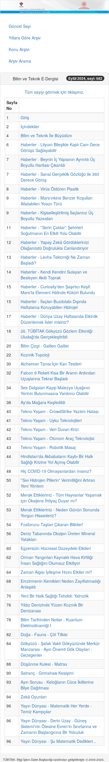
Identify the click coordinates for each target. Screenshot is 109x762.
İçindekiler (30, 126)
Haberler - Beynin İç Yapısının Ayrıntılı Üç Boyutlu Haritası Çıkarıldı (58, 162)
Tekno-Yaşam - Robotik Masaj (48, 447)
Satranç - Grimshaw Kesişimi (47, 673)
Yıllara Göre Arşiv (25, 38)
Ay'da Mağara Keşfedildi (43, 402)
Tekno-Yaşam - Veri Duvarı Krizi (49, 429)
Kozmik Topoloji (35, 355)
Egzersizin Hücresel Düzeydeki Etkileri (56, 548)
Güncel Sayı (20, 26)
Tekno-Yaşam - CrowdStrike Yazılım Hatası (60, 411)
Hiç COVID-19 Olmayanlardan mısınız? (56, 471)
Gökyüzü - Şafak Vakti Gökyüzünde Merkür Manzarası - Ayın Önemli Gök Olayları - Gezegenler (60, 649)
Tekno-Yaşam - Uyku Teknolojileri (51, 420)
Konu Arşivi (19, 49)
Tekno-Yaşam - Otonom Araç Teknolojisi (57, 438)
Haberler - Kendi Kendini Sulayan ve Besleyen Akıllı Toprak (54, 274)
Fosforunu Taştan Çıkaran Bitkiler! (52, 524)
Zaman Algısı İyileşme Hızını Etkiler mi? (56, 572)
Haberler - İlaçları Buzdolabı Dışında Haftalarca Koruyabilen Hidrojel (53, 304)
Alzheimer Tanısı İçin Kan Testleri (51, 364)
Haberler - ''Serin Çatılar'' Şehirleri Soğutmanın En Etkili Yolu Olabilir (52, 230)
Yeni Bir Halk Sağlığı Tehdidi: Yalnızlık (55, 596)
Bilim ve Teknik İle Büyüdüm (46, 135)
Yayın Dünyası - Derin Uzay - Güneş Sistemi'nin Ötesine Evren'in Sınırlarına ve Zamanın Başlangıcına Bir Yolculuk (59, 726)
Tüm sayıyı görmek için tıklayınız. (54, 92)
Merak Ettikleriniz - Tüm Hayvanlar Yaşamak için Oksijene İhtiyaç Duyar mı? (61, 498)
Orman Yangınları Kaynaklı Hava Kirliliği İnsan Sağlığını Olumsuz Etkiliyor (57, 560)
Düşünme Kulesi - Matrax (44, 664)
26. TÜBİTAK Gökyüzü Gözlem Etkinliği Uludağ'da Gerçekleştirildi (56, 334)
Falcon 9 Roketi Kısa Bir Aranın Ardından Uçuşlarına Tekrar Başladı (58, 375)
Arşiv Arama (20, 61)
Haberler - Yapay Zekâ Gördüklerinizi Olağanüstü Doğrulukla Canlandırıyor (55, 245)
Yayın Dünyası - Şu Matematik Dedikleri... (58, 741)
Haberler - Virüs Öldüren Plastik (50, 189)
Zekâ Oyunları (34, 697)
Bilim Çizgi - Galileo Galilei (45, 346)
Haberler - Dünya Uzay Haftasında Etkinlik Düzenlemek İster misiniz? (59, 319)
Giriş (25, 117)
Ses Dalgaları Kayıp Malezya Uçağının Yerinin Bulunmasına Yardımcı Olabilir (55, 390)
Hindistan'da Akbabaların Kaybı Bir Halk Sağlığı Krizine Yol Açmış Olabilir (57, 459)
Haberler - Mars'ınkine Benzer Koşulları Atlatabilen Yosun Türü (56, 201)
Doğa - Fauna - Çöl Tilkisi (44, 634)
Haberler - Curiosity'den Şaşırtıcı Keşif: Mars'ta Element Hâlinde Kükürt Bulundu (58, 289)
